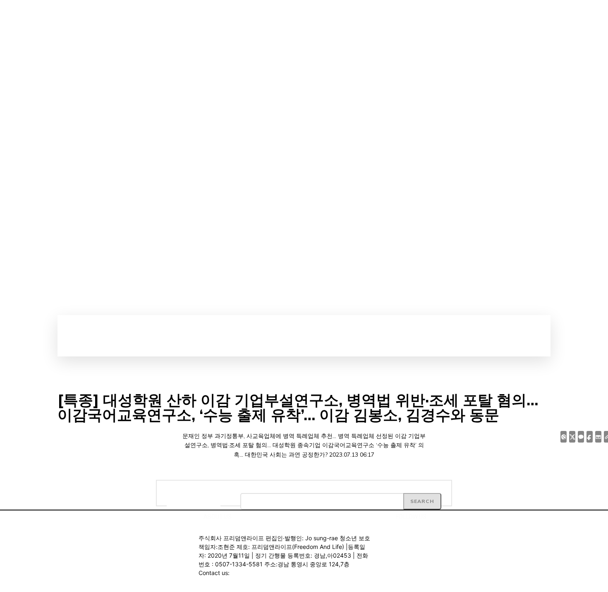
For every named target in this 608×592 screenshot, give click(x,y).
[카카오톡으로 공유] (581, 437)
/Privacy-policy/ (130, 584)
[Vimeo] (419, 537)
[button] (313, 324)
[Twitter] (505, 165)
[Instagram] (519, 151)
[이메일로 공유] (598, 437)
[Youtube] (519, 165)
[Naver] (534, 151)
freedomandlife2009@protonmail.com (282, 572)
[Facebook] (505, 151)
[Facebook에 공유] (589, 437)
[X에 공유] (572, 437)
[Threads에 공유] (563, 437)
